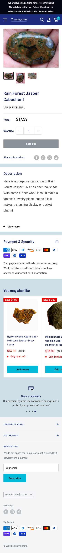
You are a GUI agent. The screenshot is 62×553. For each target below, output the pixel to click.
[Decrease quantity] (19, 130)
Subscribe (15, 478)
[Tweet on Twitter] (49, 157)
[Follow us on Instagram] (12, 511)
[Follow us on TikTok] (19, 511)
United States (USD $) (16, 494)
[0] (56, 20)
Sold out (31, 143)
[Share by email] (56, 157)
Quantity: (8, 130)
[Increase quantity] (38, 130)
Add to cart (22, 369)
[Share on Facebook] (36, 157)
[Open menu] (5, 20)
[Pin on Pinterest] (43, 157)
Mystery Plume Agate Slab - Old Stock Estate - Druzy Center (22, 340)
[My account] (48, 20)
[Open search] (42, 20)
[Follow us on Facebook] (5, 511)
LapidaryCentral (14, 107)
